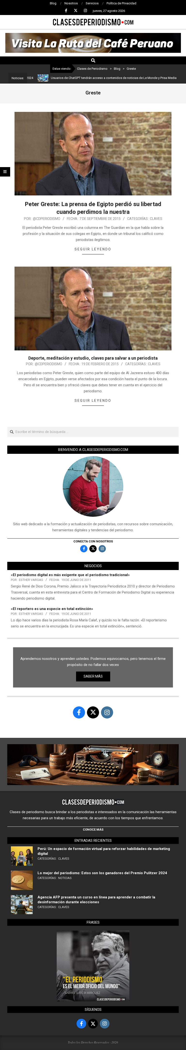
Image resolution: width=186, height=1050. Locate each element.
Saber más (93, 676)
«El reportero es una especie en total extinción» (52, 609)
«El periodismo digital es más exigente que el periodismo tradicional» (70, 575)
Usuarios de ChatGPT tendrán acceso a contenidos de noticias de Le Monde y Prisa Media (95, 78)
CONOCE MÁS (93, 829)
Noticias (65, 878)
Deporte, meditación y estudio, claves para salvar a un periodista (93, 358)
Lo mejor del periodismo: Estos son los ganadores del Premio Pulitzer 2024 (102, 873)
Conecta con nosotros (93, 541)
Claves (156, 219)
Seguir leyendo (93, 249)
